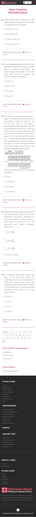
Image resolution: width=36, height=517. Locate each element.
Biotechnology (6, 420)
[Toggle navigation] (34, 2)
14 (20, 335)
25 (29, 338)
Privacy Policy (4, 479)
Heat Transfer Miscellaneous (10, 371)
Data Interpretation (7, 387)
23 (21, 338)
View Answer (18, 52)
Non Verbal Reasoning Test (9, 444)
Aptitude (5, 385)
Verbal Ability (6, 394)
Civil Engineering (7, 418)
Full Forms (3, 464)
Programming (6, 396)
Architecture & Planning (8, 423)
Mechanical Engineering (8, 416)
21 (14, 338)
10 (6, 335)
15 (23, 335)
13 (16, 335)
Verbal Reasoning (7, 390)
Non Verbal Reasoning (8, 392)
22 (18, 338)
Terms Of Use (4, 481)
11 (9, 335)
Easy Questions (7, 352)
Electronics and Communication (10, 412)
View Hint (8, 52)
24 (25, 338)
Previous (5, 332)
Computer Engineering (8, 409)
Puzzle (4, 401)
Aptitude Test (6, 437)
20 (10, 338)
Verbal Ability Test (7, 446)
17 (30, 335)
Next (4, 341)
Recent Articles (5, 466)
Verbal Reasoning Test (8, 442)
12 (13, 335)
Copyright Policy (5, 483)
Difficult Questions (8, 358)
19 (7, 338)
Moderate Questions (8, 355)
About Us (3, 474)
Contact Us (4, 477)
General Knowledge (7, 398)
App (28, 2)
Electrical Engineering (8, 414)
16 (27, 335)
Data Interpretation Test (8, 440)
